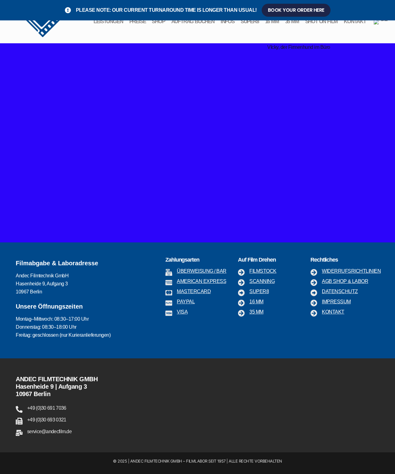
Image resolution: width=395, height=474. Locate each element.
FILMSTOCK (262, 271)
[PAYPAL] (168, 303)
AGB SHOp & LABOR (345, 281)
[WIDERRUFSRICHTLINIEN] (313, 272)
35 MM (292, 21)
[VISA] (168, 313)
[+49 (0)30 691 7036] (19, 409)
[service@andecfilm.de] (19, 432)
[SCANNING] (241, 282)
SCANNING (262, 281)
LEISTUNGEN (108, 21)
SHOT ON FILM (321, 21)
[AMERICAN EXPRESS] (168, 282)
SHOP (158, 21)
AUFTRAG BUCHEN (192, 21)
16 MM (272, 21)
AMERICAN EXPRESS (201, 281)
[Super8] (241, 292)
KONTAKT (355, 21)
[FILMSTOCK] (241, 272)
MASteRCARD (194, 291)
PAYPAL (186, 301)
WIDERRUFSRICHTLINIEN (351, 271)
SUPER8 (250, 21)
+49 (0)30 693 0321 (46, 419)
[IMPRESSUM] (313, 303)
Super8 (259, 291)
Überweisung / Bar (202, 271)
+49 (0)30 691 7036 (46, 408)
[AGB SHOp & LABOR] (313, 282)
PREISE (137, 21)
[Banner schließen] (389, 10)
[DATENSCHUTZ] (313, 292)
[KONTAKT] (313, 313)
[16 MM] (241, 303)
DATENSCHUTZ (340, 291)
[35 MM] (241, 313)
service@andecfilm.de (49, 431)
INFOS (228, 21)
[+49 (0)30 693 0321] (19, 421)
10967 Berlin (33, 394)
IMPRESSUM (336, 301)
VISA (182, 311)
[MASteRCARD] (168, 292)
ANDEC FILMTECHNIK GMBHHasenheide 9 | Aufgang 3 (57, 383)
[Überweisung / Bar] (168, 272)
